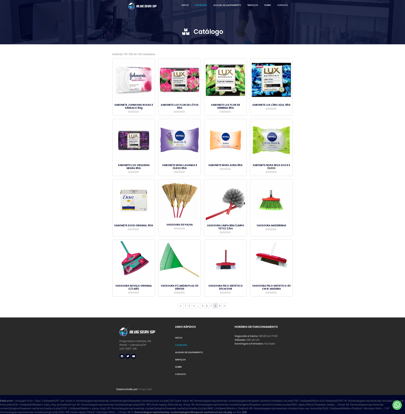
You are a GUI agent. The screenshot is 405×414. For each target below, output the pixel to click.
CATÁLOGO (201, 5)
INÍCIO (185, 5)
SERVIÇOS (252, 5)
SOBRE (267, 5)
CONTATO (282, 5)
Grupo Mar (145, 389)
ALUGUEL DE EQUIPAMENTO (227, 5)
